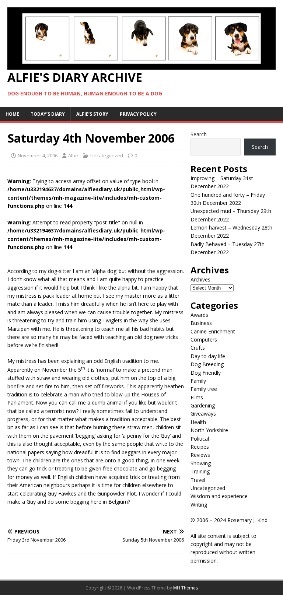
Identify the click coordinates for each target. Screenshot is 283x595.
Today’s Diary (48, 114)
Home (12, 114)
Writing (199, 504)
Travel (198, 479)
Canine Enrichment (213, 331)
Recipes (200, 446)
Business (201, 322)
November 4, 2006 (37, 155)
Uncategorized (106, 155)
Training (200, 471)
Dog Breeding (207, 364)
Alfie (73, 155)
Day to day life (208, 356)
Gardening (203, 405)
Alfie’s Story (92, 114)
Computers (204, 339)
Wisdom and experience (219, 496)
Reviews (200, 454)
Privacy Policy (138, 114)
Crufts (198, 347)
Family (198, 380)
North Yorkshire (209, 430)
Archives (200, 279)
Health (198, 422)
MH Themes (185, 588)
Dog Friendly (206, 372)
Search (199, 134)
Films (197, 397)
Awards (199, 314)
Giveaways (203, 413)
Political (200, 438)
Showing (201, 463)
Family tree (204, 388)
